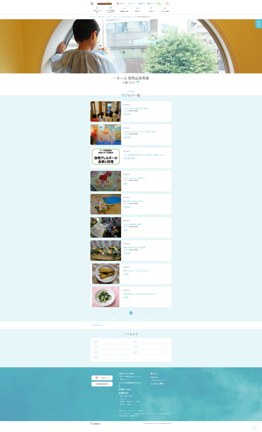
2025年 (135, 342)
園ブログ (154, 373)
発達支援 (141, 3)
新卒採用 (159, 3)
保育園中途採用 (123, 416)
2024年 (96, 347)
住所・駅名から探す (126, 396)
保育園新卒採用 (134, 416)
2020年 (96, 357)
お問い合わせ (131, 3)
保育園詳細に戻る (97, 325)
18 (127, 313)
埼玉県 (122, 404)
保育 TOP (92, 16)
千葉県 (137, 401)
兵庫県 (129, 404)
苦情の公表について (158, 380)
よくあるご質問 (157, 384)
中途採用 (167, 3)
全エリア (123, 399)
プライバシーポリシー (125, 413)
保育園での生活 (125, 389)
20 (135, 313)
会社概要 (140, 410)
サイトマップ (132, 410)
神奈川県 (130, 401)
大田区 (114, 16)
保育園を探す (101, 16)
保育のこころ (124, 379)
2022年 (96, 352)
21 (139, 313)
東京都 (109, 16)
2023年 (135, 347)
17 (123, 313)
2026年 (96, 342)
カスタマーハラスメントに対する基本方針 (158, 413)
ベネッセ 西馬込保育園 (125, 16)
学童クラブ (150, 3)
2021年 (135, 352)
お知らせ (154, 377)
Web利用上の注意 (138, 413)
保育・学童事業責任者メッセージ (131, 376)
